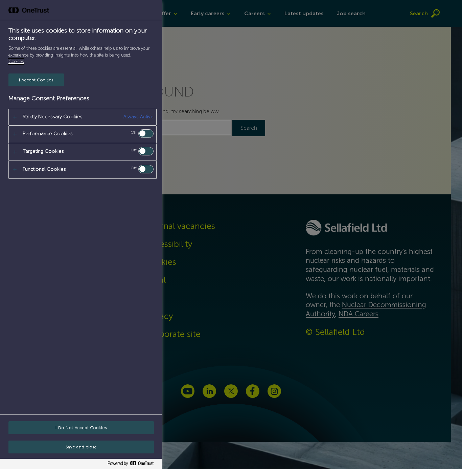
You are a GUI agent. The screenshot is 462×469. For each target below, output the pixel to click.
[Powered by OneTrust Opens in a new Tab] (133, 465)
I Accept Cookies (36, 80)
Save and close (81, 447)
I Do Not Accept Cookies (81, 427)
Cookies (16, 61)
